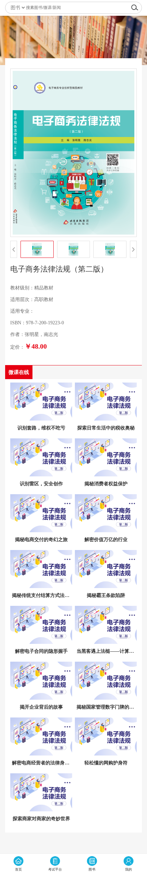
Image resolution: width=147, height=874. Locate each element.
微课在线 (19, 372)
